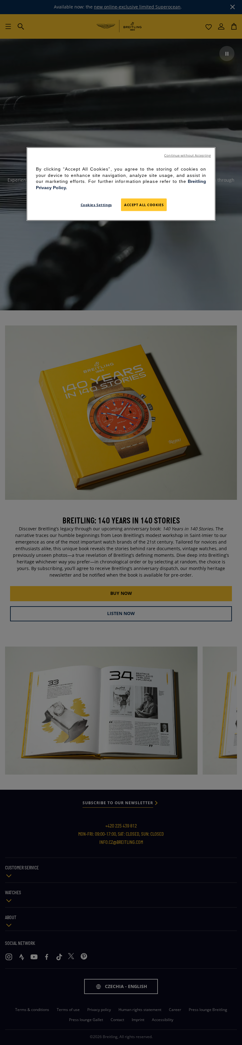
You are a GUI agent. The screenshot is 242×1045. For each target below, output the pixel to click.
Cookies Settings (96, 204)
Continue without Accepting (187, 155)
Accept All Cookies (144, 204)
